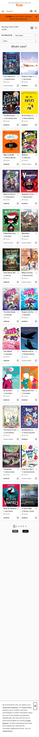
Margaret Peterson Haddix (30, 354)
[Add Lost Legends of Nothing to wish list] (17, 86)
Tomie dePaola (9, 432)
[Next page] (26, 526)
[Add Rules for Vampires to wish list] (17, 518)
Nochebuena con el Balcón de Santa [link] (28, 430)
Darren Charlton (10, 472)
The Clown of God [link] (10, 430)
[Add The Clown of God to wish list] (17, 439)
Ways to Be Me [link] (9, 155)
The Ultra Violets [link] (9, 312)
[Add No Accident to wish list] (17, 400)
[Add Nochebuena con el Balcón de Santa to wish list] (36, 439)
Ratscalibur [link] (26, 233)
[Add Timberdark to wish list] (17, 478)
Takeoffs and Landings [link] (28, 351)
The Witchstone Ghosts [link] (10, 116)
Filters (5, 41)
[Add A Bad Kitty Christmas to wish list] (17, 243)
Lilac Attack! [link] (8, 351)
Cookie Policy (7, 731)
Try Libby (9, 16)
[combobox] (15, 11)
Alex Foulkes (9, 511)
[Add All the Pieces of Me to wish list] (36, 125)
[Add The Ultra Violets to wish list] (17, 321)
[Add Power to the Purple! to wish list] (36, 321)
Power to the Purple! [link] (28, 312)
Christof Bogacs (9, 197)
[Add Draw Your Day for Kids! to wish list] (36, 478)
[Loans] (31, 11)
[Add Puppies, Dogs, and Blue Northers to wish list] (36, 86)
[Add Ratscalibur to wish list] (36, 243)
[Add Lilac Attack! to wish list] (17, 361)
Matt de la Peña (28, 275)
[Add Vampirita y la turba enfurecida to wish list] (36, 203)
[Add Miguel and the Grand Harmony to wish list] (36, 282)
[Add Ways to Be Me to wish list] (17, 164)
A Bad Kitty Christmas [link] (10, 233)
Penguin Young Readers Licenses (30, 432)
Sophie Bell (8, 315)
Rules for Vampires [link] (10, 508)
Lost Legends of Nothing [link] (10, 76)
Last (25, 531)
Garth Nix (8, 275)
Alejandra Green (10, 79)
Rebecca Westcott (29, 118)
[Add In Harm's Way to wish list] (36, 518)
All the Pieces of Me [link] (28, 116)
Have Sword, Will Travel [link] (10, 273)
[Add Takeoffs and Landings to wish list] (36, 361)
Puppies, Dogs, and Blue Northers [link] (28, 76)
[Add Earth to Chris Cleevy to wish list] (17, 203)
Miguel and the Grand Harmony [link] (28, 273)
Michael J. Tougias (29, 511)
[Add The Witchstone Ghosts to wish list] (17, 125)
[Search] (3, 11)
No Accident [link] (8, 391)
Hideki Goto (27, 157)
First (15, 531)
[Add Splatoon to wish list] (36, 164)
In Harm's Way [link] (27, 508)
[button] (32, 28)
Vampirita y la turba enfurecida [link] (28, 194)
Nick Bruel (8, 236)
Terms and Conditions (10, 707)
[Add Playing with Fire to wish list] (36, 400)
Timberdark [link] (8, 469)
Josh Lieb (26, 236)
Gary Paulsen (27, 79)
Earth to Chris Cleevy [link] (10, 194)
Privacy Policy (27, 707)
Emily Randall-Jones (11, 118)
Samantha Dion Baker (30, 472)
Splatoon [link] (25, 155)
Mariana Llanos (28, 197)
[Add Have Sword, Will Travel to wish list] (17, 282)
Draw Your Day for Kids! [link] (28, 469)
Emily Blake (8, 393)
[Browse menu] (35, 11)
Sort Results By (7, 35)
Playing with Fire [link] (27, 391)
